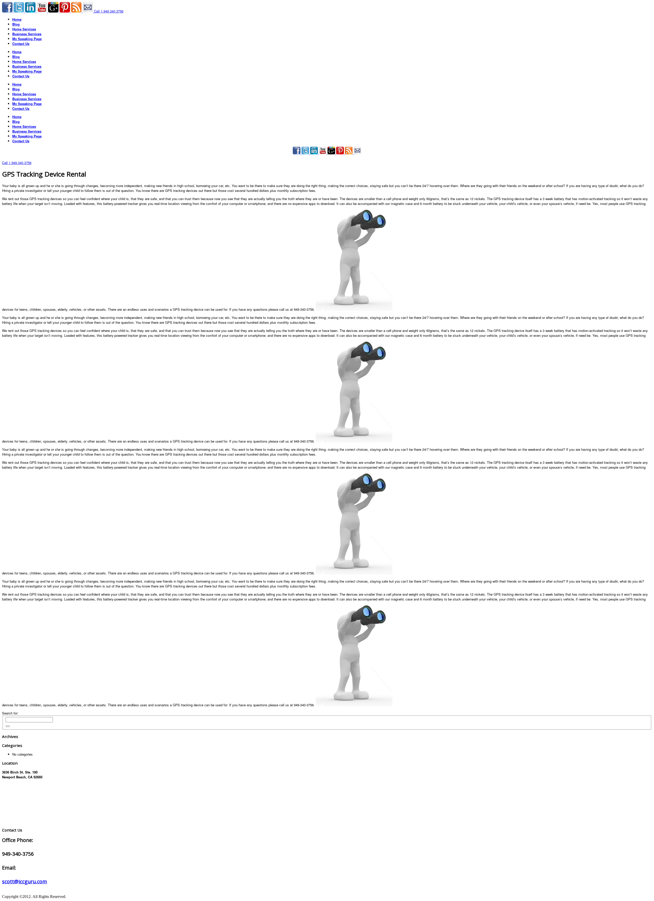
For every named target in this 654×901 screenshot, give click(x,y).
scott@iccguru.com (24, 881)
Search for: (10, 713)
